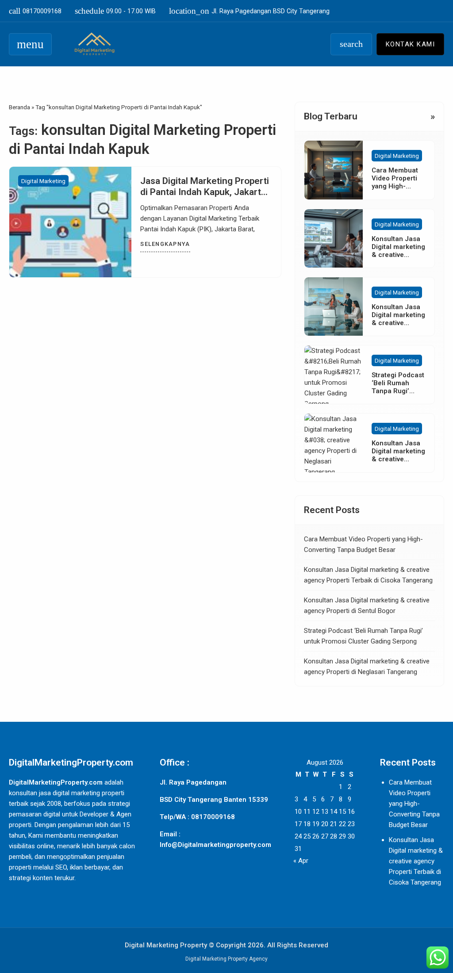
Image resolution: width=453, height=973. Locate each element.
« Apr (300, 861)
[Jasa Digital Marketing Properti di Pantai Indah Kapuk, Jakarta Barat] (70, 222)
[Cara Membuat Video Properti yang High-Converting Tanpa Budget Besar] (333, 170)
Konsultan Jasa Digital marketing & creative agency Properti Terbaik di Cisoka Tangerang (416, 861)
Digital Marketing (43, 180)
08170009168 (35, 10)
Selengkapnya (165, 244)
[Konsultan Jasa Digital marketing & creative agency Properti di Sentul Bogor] (333, 306)
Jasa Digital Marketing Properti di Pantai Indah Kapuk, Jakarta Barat (204, 192)
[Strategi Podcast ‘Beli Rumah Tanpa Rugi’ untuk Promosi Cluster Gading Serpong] (333, 374)
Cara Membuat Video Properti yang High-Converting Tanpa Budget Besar (414, 803)
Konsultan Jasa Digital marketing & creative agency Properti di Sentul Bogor (398, 323)
